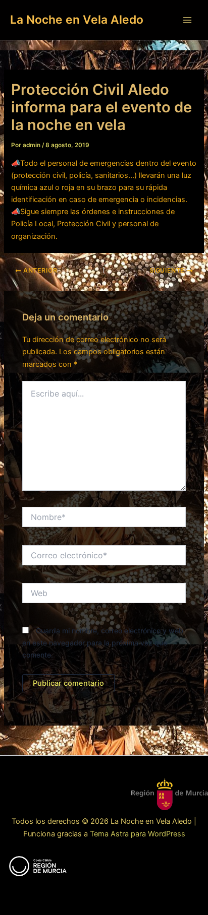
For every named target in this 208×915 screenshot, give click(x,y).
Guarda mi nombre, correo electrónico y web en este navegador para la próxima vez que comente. (102, 642)
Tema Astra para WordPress (137, 833)
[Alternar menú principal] (187, 20)
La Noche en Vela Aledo (76, 20)
